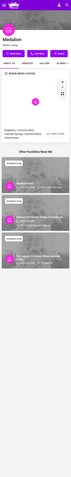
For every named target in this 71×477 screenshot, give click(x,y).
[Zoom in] (62, 82)
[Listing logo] (9, 30)
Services (27, 63)
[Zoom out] (62, 86)
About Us (9, 63)
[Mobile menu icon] (4, 5)
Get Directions (55, 134)
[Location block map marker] (35, 101)
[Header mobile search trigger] (67, 5)
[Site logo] (14, 5)
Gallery (45, 63)
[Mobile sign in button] (59, 5)
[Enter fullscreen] (62, 93)
